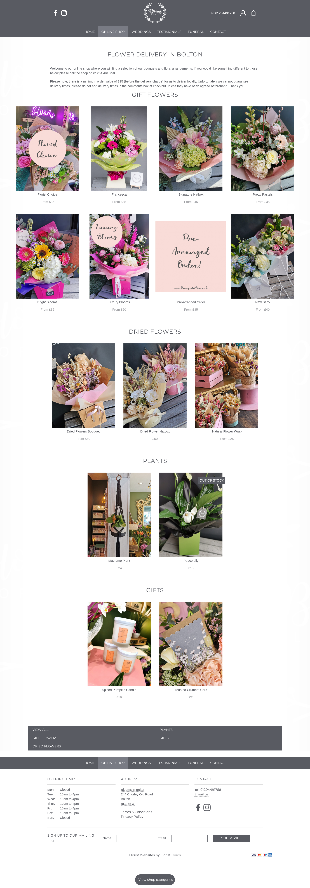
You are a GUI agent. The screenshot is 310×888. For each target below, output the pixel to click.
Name (107, 838)
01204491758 (225, 13)
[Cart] (256, 13)
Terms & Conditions (136, 812)
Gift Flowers (44, 738)
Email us (201, 794)
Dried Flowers (46, 746)
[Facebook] (55, 13)
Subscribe (231, 838)
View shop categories (155, 880)
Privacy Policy (132, 817)
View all (40, 730)
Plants (166, 730)
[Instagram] (64, 13)
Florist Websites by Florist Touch (155, 855)
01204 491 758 (104, 73)
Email (162, 838)
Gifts (164, 738)
